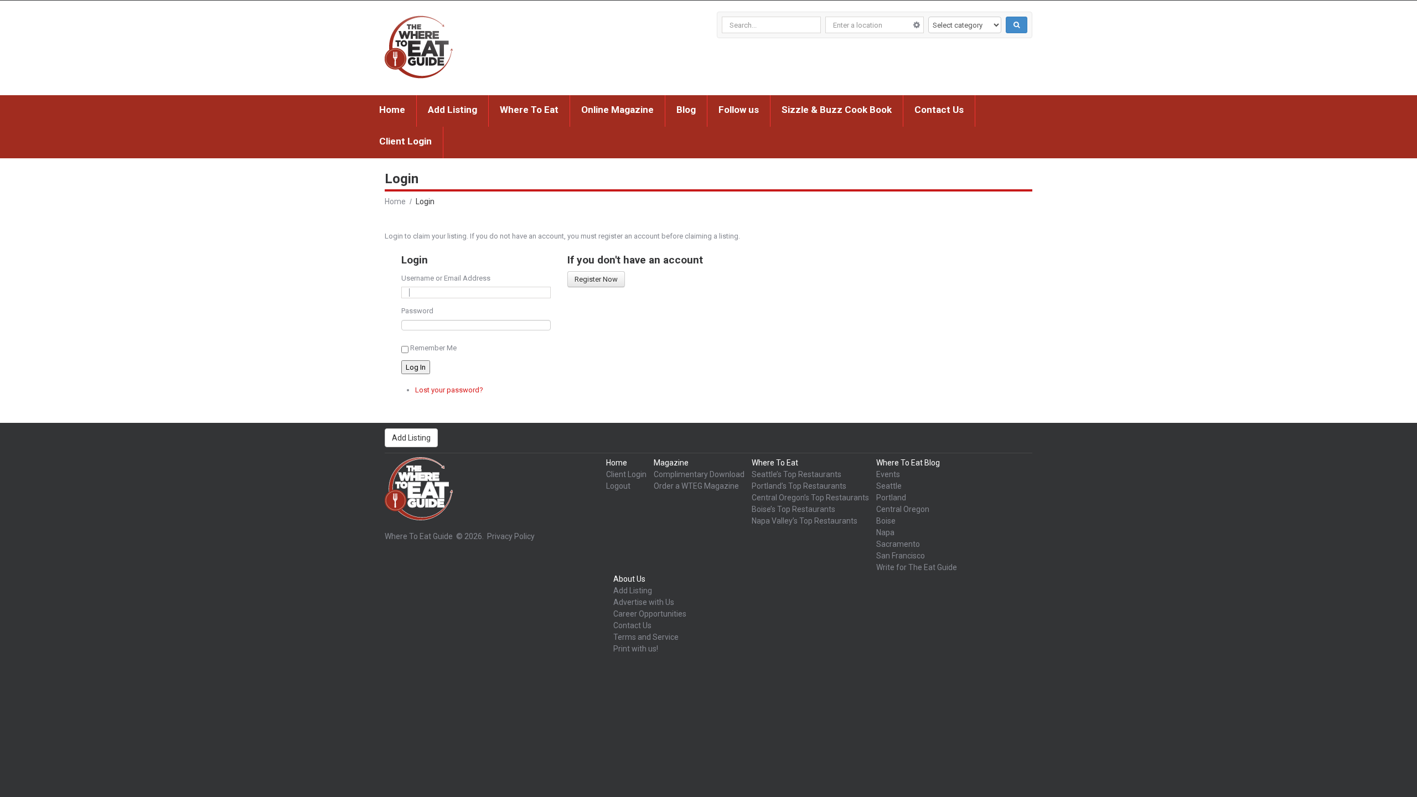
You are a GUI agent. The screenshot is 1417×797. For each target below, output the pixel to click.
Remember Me (433, 348)
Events (888, 474)
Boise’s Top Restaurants (793, 509)
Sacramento (898, 544)
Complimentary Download (699, 474)
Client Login (405, 141)
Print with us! (635, 648)
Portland (891, 497)
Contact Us (939, 109)
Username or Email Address (445, 278)
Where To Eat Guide (419, 536)
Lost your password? (449, 390)
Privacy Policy (511, 536)
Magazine (671, 462)
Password (417, 311)
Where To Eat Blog (908, 462)
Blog (686, 109)
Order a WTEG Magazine (696, 486)
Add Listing (452, 109)
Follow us (738, 109)
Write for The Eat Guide (916, 567)
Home (392, 109)
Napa (885, 532)
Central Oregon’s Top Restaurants (810, 497)
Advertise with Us (643, 602)
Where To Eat (529, 109)
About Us (629, 579)
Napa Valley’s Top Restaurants (804, 520)
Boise (886, 520)
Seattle (889, 486)
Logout (618, 486)
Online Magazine (617, 109)
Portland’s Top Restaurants (799, 486)
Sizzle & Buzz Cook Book (837, 109)
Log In (416, 367)
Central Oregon (902, 509)
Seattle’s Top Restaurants (796, 474)
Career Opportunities (649, 613)
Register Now (596, 279)
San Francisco (900, 555)
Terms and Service (646, 637)
